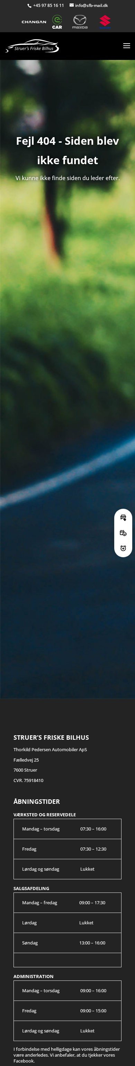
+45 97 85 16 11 (49, 5)
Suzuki (106, 22)
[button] (123, 518)
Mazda (82, 22)
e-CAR (59, 22)
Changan (34, 22)
